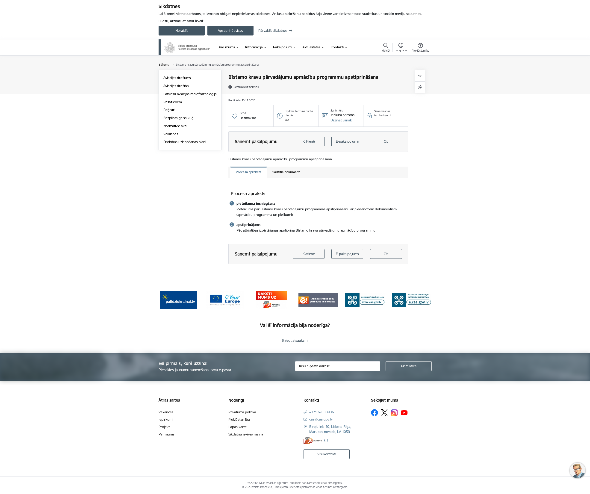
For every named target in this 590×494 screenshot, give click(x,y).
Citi (386, 141)
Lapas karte (237, 427)
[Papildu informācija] (326, 440)
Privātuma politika (242, 412)
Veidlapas (170, 134)
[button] (341, 120)
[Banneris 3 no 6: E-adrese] (271, 299)
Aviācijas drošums (177, 78)
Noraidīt (181, 30)
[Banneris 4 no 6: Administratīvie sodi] (318, 299)
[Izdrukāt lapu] (420, 75)
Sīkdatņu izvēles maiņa (245, 434)
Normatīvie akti (174, 126)
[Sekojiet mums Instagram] (394, 412)
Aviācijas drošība (176, 86)
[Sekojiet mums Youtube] (404, 412)
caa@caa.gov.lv (321, 419)
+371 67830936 (321, 412)
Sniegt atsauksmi (295, 340)
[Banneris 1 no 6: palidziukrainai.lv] (178, 299)
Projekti (164, 427)
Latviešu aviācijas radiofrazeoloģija (190, 94)
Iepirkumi (166, 419)
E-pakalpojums (347, 141)
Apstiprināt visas (230, 30)
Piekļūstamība (239, 419)
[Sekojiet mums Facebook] (374, 412)
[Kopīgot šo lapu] (420, 87)
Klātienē (309, 141)
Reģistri (169, 110)
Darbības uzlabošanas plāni (184, 142)
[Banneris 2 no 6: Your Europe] (225, 299)
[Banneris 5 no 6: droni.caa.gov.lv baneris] (365, 299)
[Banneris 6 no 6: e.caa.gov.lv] (411, 299)
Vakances (166, 412)
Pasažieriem (172, 102)
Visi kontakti (326, 454)
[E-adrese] (313, 440)
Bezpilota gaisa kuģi (178, 118)
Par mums (166, 434)
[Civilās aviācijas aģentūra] (187, 47)
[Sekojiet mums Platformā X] (384, 412)
